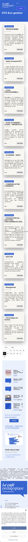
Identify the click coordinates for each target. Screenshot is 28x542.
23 (17, 350)
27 (7, 353)
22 (14, 350)
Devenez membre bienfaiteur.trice (18, 379)
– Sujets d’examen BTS (13, 61)
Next (12, 347)
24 (20, 350)
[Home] (8, 10)
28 (11, 353)
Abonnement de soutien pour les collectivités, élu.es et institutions (18, 405)
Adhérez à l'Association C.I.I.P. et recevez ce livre (18, 372)
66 (4, 356)
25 (23, 350)
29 (14, 353)
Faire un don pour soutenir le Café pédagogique (18, 388)
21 (11, 350)
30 (17, 353)
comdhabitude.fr (10, 457)
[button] (26, 510)
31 (20, 353)
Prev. (6, 347)
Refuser (14, 532)
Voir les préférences (14, 536)
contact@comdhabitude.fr (13, 455)
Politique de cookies (13, 539)
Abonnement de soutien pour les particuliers (18, 396)
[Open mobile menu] (17, 3)
